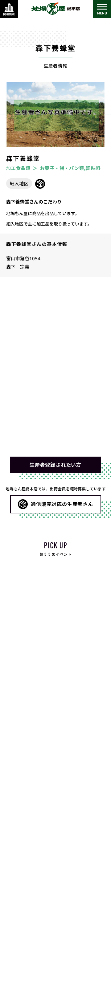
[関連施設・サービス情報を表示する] (9, 9)
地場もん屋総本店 (55, 8)
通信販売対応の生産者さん (62, 504)
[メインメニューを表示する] (102, 9)
